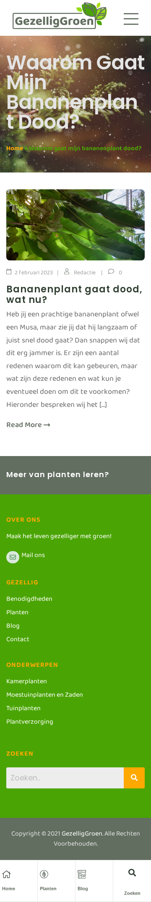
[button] (132, 872)
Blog (83, 888)
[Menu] (131, 19)
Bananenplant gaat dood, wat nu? (74, 294)
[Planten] (44, 874)
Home (14, 150)
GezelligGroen (82, 835)
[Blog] (82, 874)
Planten (48, 888)
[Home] (6, 874)
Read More (25, 427)
